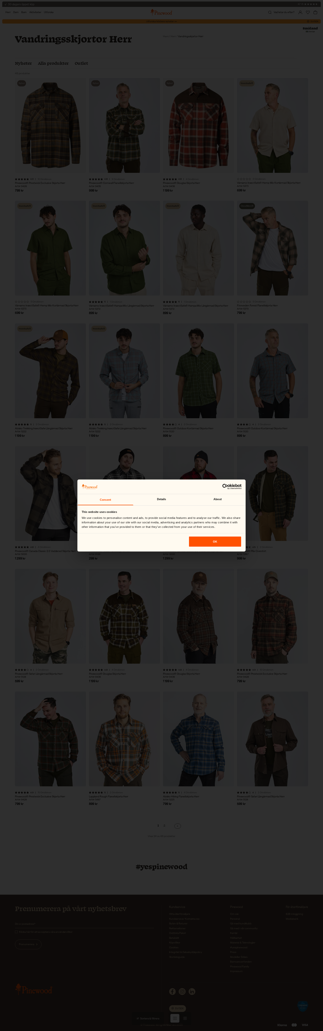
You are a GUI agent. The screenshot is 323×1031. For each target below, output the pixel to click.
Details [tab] (161, 499)
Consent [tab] (105, 499)
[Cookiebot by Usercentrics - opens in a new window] (225, 487)
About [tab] (217, 499)
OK (215, 541)
